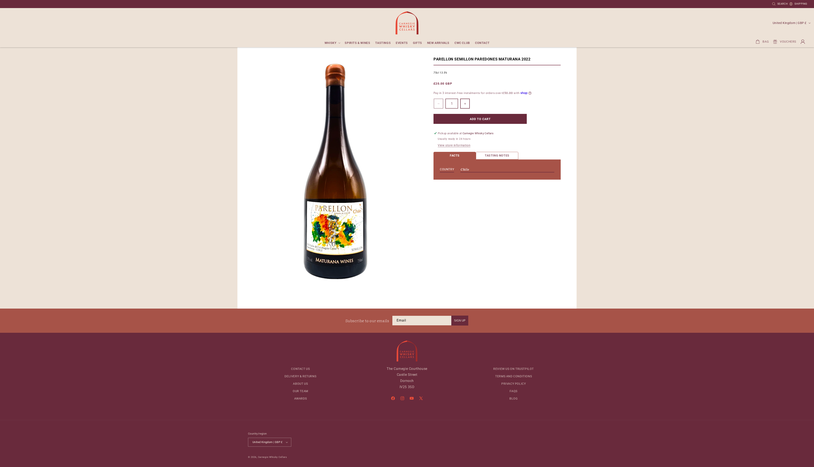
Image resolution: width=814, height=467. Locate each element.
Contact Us (300, 369)
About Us (300, 383)
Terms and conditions (513, 376)
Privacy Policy (513, 383)
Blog (513, 398)
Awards (300, 398)
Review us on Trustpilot (513, 369)
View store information (454, 145)
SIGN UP (460, 320)
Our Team (300, 391)
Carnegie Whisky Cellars (272, 457)
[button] (332, 42)
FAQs (513, 391)
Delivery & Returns (300, 376)
